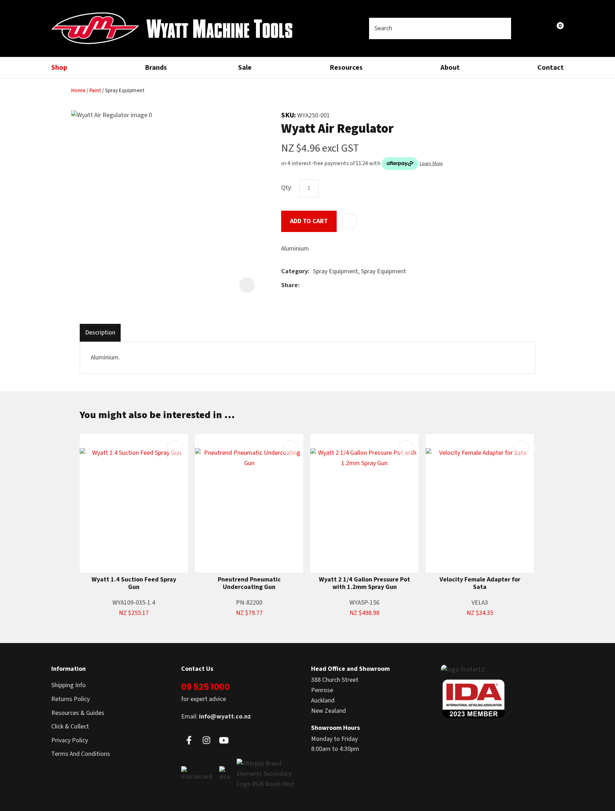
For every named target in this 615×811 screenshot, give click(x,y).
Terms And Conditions (80, 753)
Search (502, 28)
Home (78, 90)
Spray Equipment (124, 90)
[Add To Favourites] (349, 221)
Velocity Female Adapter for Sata (480, 583)
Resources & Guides (77, 713)
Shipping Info (68, 685)
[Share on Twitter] (313, 285)
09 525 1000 (205, 687)
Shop (59, 68)
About (450, 68)
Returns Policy (70, 699)
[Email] (324, 286)
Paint (95, 90)
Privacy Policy (69, 740)
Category (294, 271)
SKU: (289, 115)
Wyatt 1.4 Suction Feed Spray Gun (133, 583)
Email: (216, 716)
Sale (245, 68)
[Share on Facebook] (304, 285)
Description (100, 332)
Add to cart (309, 221)
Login (525, 28)
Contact (550, 68)
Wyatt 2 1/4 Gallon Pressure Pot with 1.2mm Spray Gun (364, 583)
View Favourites (541, 28)
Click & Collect (70, 726)
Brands (156, 68)
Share (289, 285)
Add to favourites (175, 448)
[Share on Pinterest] (335, 285)
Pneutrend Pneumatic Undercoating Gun (249, 583)
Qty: (286, 187)
